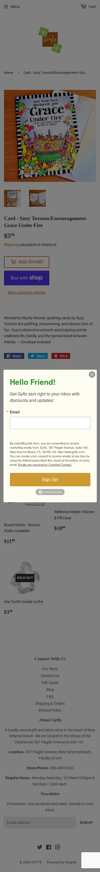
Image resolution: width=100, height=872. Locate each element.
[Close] (92, 374)
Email (15, 411)
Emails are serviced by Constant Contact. (45, 464)
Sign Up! (50, 479)
